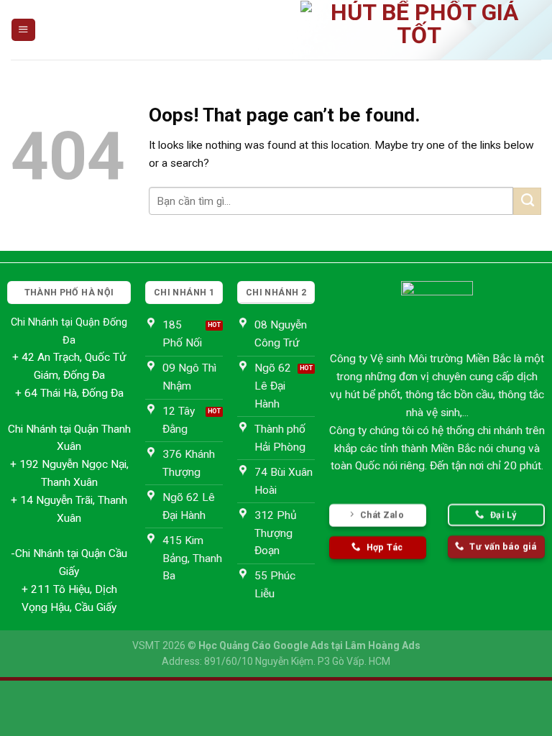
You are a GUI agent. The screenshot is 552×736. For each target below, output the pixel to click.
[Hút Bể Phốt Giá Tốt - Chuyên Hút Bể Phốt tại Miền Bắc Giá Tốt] (419, 30)
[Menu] (23, 30)
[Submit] (527, 201)
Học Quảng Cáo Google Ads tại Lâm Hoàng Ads (309, 645)
